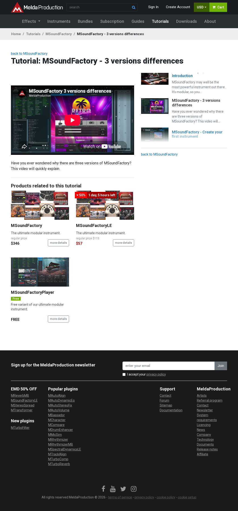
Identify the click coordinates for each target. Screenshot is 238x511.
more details (58, 242)
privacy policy (156, 374)
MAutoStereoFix (60, 405)
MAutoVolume (58, 410)
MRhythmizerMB (60, 444)
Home (16, 34)
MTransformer (22, 410)
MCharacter (57, 420)
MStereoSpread (22, 405)
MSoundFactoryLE (94, 225)
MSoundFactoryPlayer (32, 292)
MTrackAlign (57, 454)
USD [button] (200, 7)
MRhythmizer (58, 439)
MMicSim (55, 435)
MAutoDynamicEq (61, 400)
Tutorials (33, 34)
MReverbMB (20, 395)
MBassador (56, 415)
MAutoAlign (57, 395)
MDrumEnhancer (60, 430)
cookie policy (166, 497)
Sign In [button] (153, 7)
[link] (103, 489)
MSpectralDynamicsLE (64, 449)
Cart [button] (220, 7)
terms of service (120, 497)
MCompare (56, 425)
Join (221, 366)
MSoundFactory (59, 34)
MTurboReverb (59, 464)
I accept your (146, 374)
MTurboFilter (20, 428)
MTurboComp (58, 459)
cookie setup (187, 497)
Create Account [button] (178, 7)
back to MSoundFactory (29, 53)
